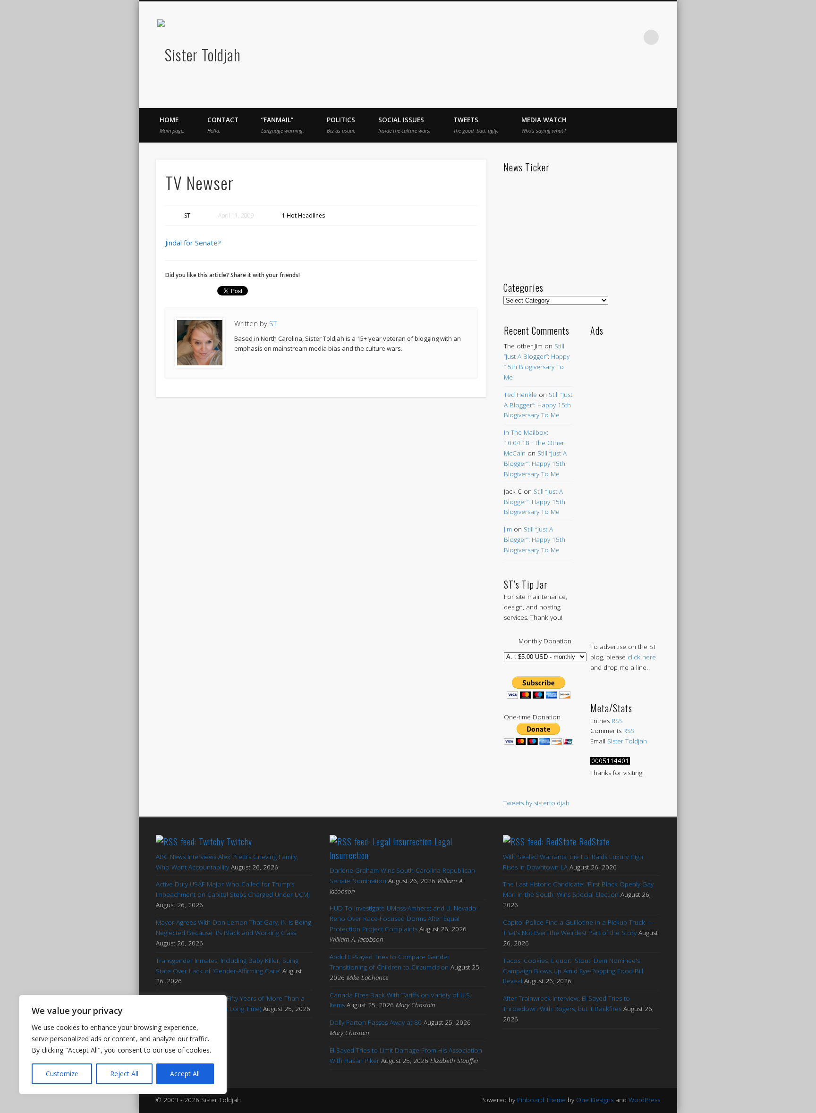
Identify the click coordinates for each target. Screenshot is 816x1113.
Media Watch (544, 125)
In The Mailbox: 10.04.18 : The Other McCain (534, 442)
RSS (617, 721)
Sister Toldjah (627, 741)
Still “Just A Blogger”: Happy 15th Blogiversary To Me (538, 405)
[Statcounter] (610, 762)
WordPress (644, 1100)
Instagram (631, 37)
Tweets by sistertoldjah (536, 803)
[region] (123, 1044)
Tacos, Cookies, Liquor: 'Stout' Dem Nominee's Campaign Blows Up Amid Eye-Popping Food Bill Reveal (573, 971)
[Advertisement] (625, 479)
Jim (508, 529)
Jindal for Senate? (193, 242)
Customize (62, 1073)
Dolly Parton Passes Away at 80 (376, 1022)
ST (187, 215)
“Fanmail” (282, 125)
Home (172, 125)
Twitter (572, 37)
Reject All (124, 1073)
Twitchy (239, 841)
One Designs (594, 1100)
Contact (222, 125)
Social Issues (404, 125)
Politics (341, 125)
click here (642, 657)
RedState (594, 841)
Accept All (185, 1073)
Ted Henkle (520, 394)
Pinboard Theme (541, 1100)
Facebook (552, 37)
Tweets (476, 125)
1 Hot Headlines (303, 215)
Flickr (612, 37)
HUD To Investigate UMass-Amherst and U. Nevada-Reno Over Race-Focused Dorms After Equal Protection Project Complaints (404, 918)
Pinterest (592, 37)
